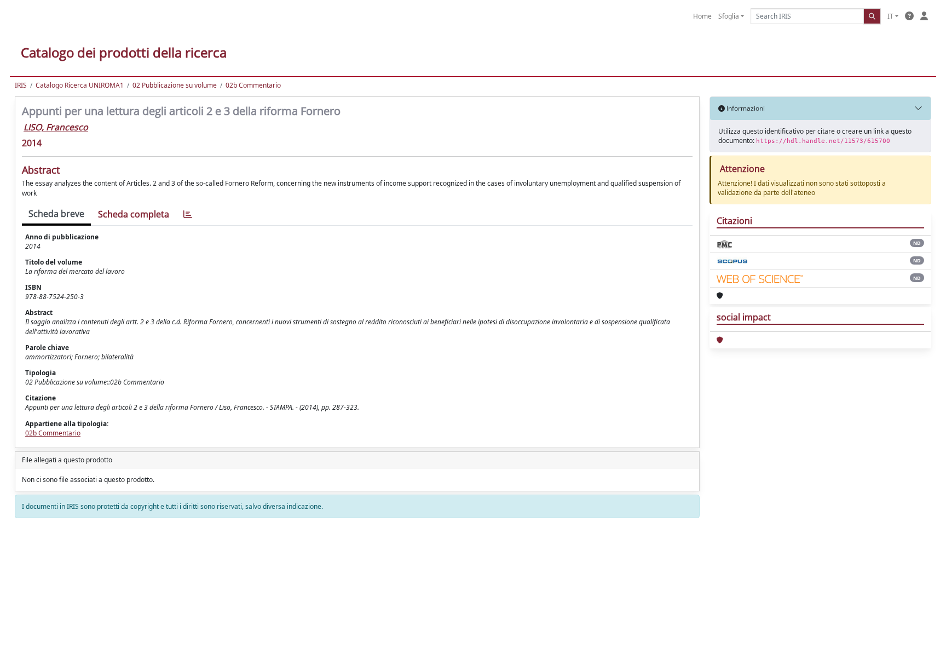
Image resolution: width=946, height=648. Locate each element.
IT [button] (890, 16)
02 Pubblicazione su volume (174, 85)
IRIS (21, 85)
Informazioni (745, 108)
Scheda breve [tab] (56, 214)
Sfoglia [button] (728, 16)
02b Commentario (253, 85)
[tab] (187, 214)
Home (702, 16)
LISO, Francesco (56, 127)
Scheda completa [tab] (133, 214)
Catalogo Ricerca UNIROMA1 (80, 85)
